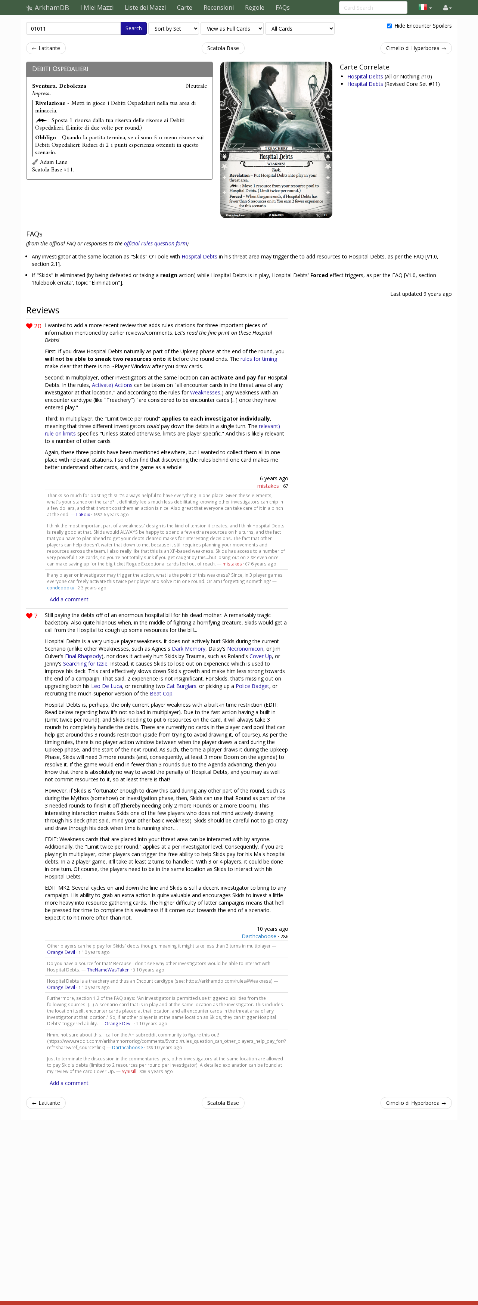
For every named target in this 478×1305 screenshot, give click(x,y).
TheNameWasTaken (108, 970)
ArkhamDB (51, 7)
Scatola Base (223, 48)
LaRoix (83, 514)
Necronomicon (245, 648)
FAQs (283, 7)
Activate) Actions (112, 384)
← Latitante (46, 48)
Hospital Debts (366, 76)
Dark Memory (188, 648)
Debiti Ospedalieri (60, 69)
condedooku (60, 587)
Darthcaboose (259, 936)
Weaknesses (205, 392)
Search (133, 28)
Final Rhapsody (83, 656)
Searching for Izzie (85, 663)
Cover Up (260, 656)
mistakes (268, 485)
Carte (184, 7)
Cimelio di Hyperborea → (416, 48)
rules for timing (258, 358)
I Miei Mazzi (97, 7)
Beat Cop (161, 693)
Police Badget (252, 685)
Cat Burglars (181, 685)
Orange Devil (61, 952)
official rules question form (155, 243)
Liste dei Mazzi (145, 7)
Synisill (129, 1071)
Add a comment (69, 599)
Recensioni (219, 7)
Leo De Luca (106, 685)
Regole (254, 7)
